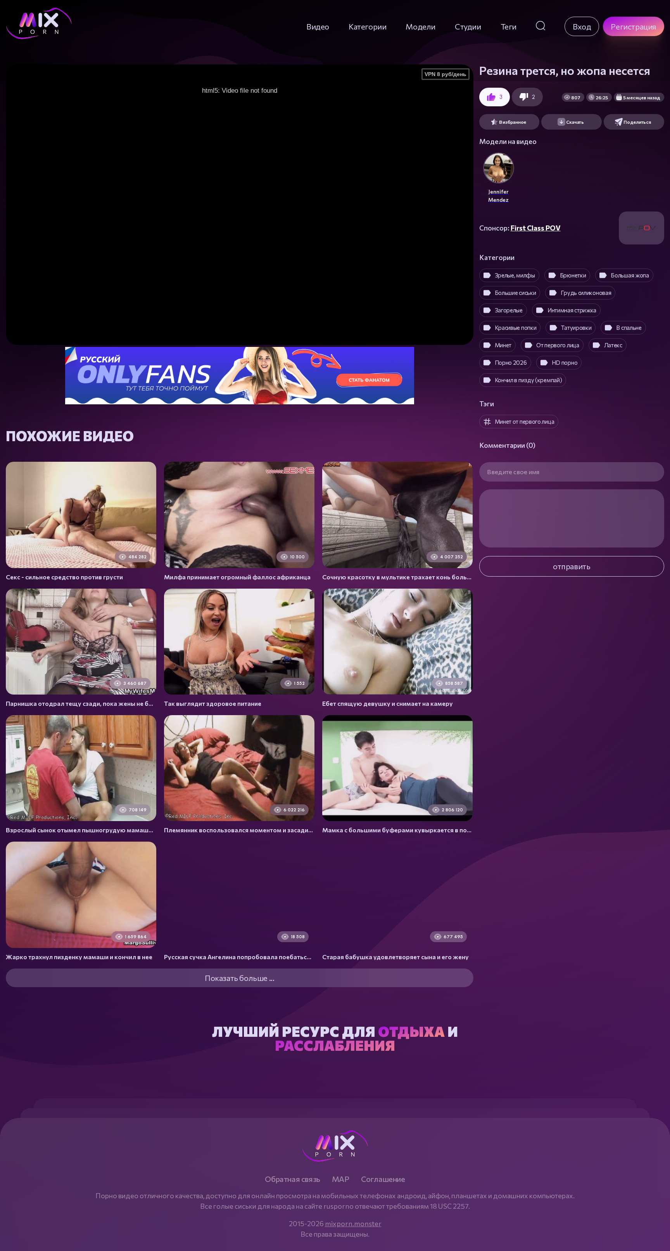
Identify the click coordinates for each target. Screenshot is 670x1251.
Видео (317, 26)
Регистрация (633, 26)
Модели (420, 26)
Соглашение (383, 1178)
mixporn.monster (353, 1223)
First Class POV (536, 228)
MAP (340, 1178)
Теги (508, 26)
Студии (468, 26)
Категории (367, 26)
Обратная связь (292, 1178)
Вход (582, 26)
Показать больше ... (239, 977)
